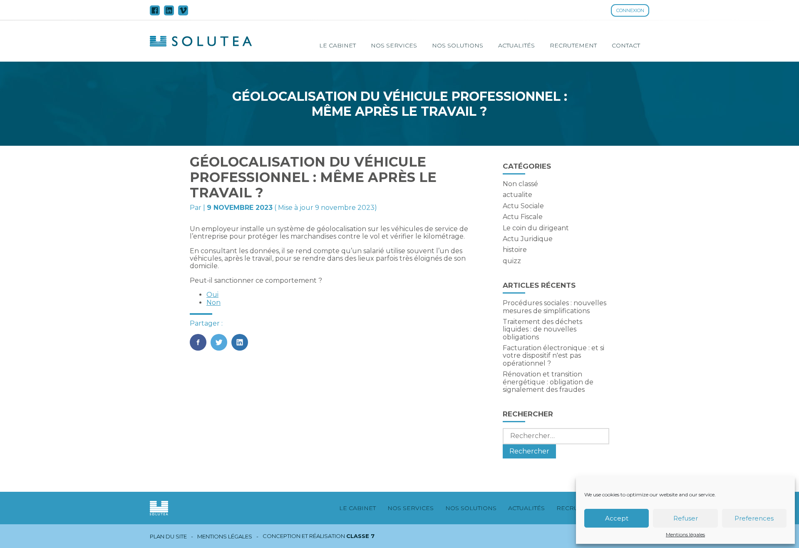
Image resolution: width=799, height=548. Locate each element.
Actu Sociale (523, 206)
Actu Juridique (528, 239)
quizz (512, 261)
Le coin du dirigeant (536, 228)
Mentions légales (685, 535)
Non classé (520, 184)
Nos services (394, 45)
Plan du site (168, 536)
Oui (212, 295)
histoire (515, 250)
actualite (517, 195)
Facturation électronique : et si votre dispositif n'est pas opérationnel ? (553, 355)
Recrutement (573, 45)
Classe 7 (360, 536)
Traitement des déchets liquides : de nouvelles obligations (542, 329)
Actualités (516, 45)
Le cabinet (337, 45)
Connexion (630, 10)
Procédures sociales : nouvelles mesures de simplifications (554, 306)
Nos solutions (457, 45)
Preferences (754, 518)
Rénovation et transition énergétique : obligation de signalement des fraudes (548, 382)
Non (213, 302)
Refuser (685, 518)
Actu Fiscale (523, 217)
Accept (616, 518)
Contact (626, 45)
